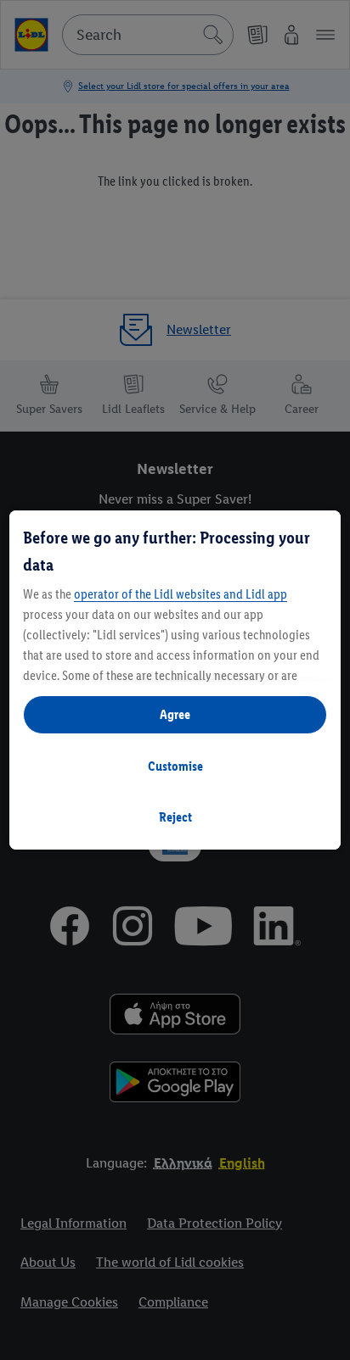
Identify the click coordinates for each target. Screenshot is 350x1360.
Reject (175, 817)
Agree (175, 714)
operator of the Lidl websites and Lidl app (180, 594)
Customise (175, 766)
